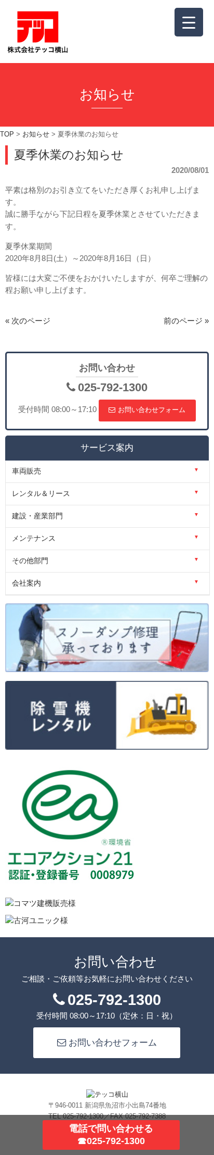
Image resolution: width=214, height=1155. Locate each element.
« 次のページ (27, 321)
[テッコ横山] (38, 50)
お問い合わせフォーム (151, 410)
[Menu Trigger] (189, 22)
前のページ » (186, 321)
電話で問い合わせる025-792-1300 (111, 1134)
